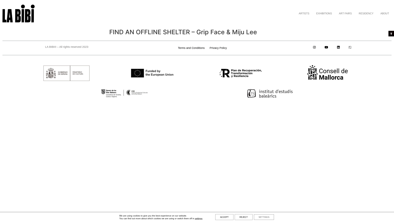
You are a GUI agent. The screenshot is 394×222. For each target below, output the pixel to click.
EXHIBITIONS (324, 13)
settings (198, 218)
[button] (391, 33)
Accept (224, 217)
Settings (264, 217)
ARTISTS (304, 13)
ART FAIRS (345, 13)
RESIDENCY (366, 13)
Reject (243, 217)
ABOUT (384, 13)
